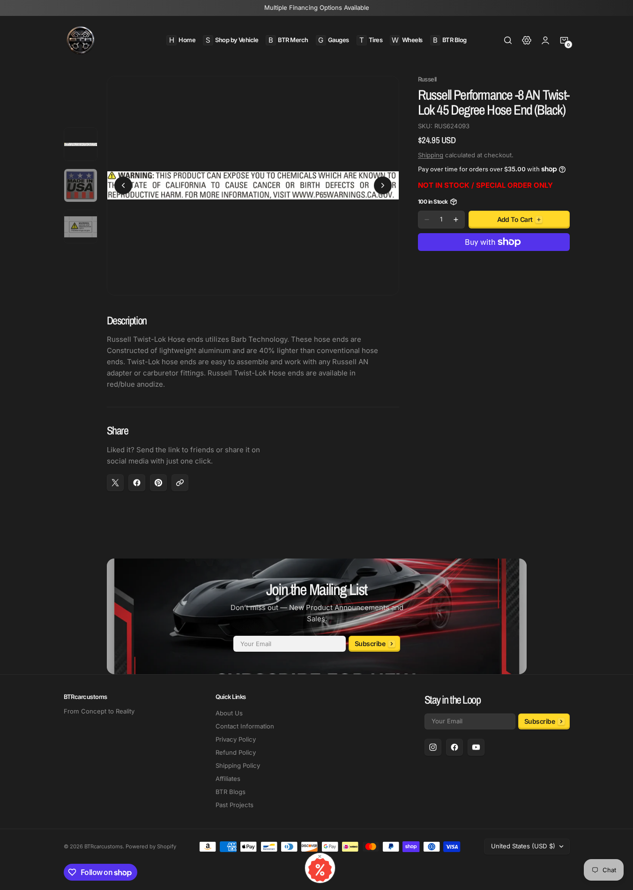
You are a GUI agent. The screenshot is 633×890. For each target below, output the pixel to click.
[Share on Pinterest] (158, 482)
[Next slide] (383, 185)
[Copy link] (179, 482)
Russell (427, 79)
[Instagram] (432, 747)
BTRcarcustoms (103, 846)
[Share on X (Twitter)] (115, 482)
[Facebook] (454, 747)
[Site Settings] (526, 40)
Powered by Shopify (151, 846)
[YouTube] (476, 747)
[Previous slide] (123, 185)
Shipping (430, 155)
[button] (508, 40)
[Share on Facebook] (136, 482)
